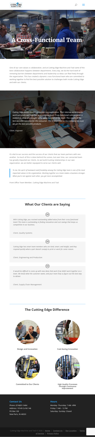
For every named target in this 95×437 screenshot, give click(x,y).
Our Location (71, 430)
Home (47, 430)
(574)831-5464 (21, 405)
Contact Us (57, 430)
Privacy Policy (53, 433)
